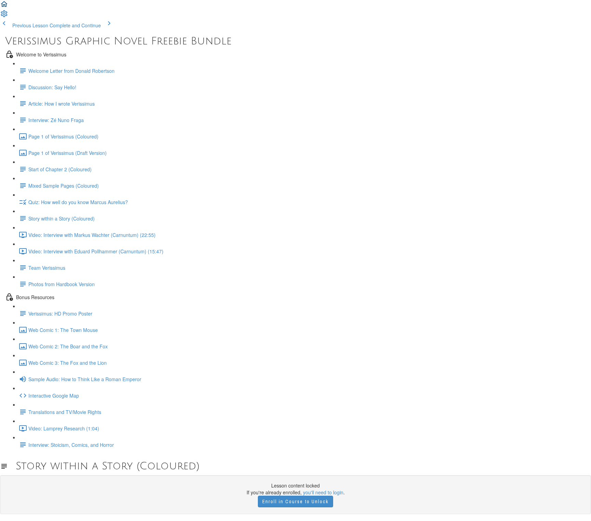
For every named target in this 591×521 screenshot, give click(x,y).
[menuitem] (4, 15)
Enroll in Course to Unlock (295, 501)
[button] (4, 6)
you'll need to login (323, 492)
